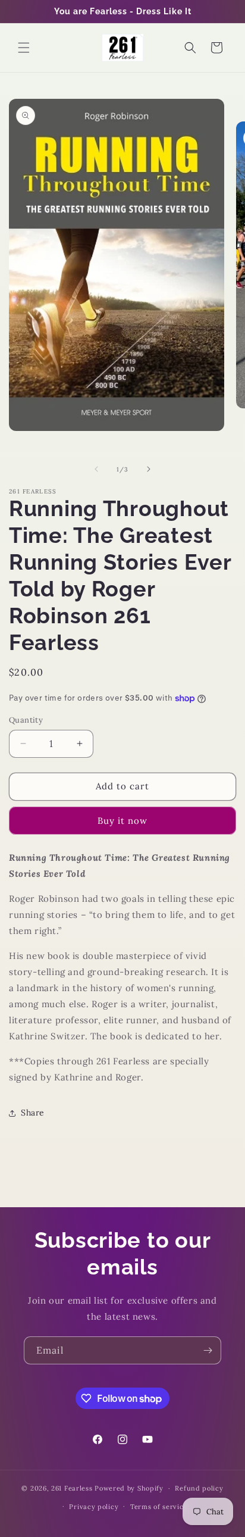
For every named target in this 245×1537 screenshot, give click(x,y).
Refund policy (199, 1488)
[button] (24, 48)
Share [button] (33, 1112)
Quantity (26, 720)
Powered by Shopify (129, 1488)
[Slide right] (149, 469)
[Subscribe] (207, 1350)
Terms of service (158, 1506)
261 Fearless (71, 1488)
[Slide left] (96, 469)
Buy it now (122, 820)
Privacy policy (93, 1506)
